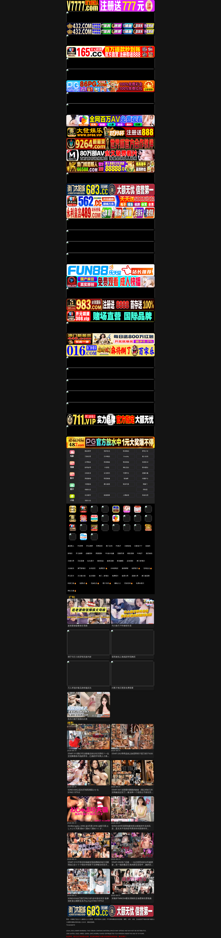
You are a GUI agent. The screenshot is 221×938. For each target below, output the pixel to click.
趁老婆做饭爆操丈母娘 (78, 625)
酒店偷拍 (149, 553)
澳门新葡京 (141, 561)
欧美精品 (126, 451)
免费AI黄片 (140, 583)
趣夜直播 (110, 561)
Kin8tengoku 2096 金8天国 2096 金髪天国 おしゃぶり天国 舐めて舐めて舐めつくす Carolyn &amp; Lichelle (88, 828)
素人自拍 (145, 456)
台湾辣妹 (88, 462)
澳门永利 (109, 546)
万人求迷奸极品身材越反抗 (80, 687)
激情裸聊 (125, 568)
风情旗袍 (88, 478)
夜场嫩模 (120, 561)
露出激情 (107, 484)
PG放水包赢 (109, 553)
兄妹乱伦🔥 (95, 583)
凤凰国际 (99, 553)
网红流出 (126, 467)
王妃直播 (81, 561)
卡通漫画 (88, 484)
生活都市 (88, 495)
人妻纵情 (126, 495)
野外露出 (145, 467)
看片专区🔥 (107, 583)
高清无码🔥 (128, 583)
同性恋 (145, 489)
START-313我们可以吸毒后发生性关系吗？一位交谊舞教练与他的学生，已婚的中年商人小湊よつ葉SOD (88, 756)
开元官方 (71, 576)
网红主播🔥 (72, 591)
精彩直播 (130, 553)
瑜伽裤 (126, 478)
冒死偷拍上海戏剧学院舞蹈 (123, 656)
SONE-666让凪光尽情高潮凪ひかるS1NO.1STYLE (83, 791)
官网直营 (99, 546)
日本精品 (107, 456)
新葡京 (70, 553)
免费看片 (115, 576)
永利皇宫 (92, 568)
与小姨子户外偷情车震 (121, 625)
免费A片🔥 (83, 583)
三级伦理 (88, 456)
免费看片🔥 (103, 568)
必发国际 (130, 561)
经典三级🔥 (72, 583)
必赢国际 (89, 553)
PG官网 (80, 546)
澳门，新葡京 (104, 576)
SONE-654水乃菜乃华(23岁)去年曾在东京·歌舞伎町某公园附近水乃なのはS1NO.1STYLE (88, 899)
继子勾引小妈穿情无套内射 (80, 656)
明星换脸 (107, 478)
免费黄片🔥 (136, 568)
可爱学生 (126, 473)
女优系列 (107, 473)
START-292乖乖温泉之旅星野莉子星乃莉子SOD (132, 753)
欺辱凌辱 (88, 467)
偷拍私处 (100, 561)
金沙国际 (92, 576)
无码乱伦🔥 (147, 568)
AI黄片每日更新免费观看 (122, 687)
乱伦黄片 (90, 561)
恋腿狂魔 (145, 473)
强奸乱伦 (107, 451)
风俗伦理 (145, 495)
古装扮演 (88, 473)
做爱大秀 (125, 576)
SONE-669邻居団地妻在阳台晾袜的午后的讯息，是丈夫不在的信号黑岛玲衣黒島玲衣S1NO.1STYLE (131, 828)
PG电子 (118, 546)
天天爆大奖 (82, 576)
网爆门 (145, 484)
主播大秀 (71, 561)
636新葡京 (114, 568)
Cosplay (126, 456)
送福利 (147, 546)
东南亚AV (145, 462)
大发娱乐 (71, 568)
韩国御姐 (107, 462)
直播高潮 (120, 553)
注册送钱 (128, 546)
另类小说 (88, 500)
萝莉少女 (145, 451)
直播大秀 (135, 576)
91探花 (107, 467)
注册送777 (138, 546)
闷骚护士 (145, 478)
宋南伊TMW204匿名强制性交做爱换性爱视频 (131, 898)
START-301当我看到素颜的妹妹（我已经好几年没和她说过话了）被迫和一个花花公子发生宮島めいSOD (132, 792)
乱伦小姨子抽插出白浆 (78, 719)
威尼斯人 (71, 546)
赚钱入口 (117, 583)
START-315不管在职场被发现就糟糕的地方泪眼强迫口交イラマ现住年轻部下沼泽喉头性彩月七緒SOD (88, 864)
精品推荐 (88, 451)
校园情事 (107, 495)
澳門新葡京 (82, 568)
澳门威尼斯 (146, 576)
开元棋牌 (89, 546)
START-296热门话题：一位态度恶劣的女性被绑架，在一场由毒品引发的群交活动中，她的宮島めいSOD (132, 864)
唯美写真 (126, 484)
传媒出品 (88, 489)
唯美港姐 (126, 462)
